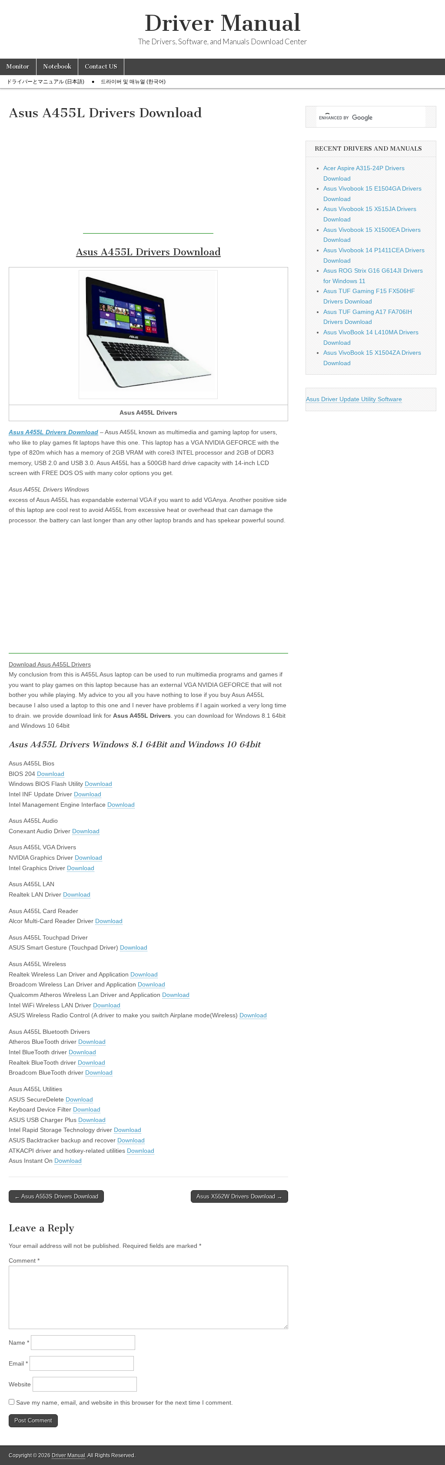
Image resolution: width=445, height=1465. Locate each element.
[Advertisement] (148, 179)
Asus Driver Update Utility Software (354, 399)
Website (20, 1384)
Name (19, 1342)
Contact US (101, 66)
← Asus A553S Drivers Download (56, 1196)
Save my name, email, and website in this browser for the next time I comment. (124, 1402)
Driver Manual (223, 23)
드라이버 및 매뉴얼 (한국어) (133, 82)
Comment (24, 1260)
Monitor (18, 66)
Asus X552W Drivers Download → (239, 1196)
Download (50, 773)
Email (18, 1363)
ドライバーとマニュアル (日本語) (45, 82)
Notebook (57, 66)
